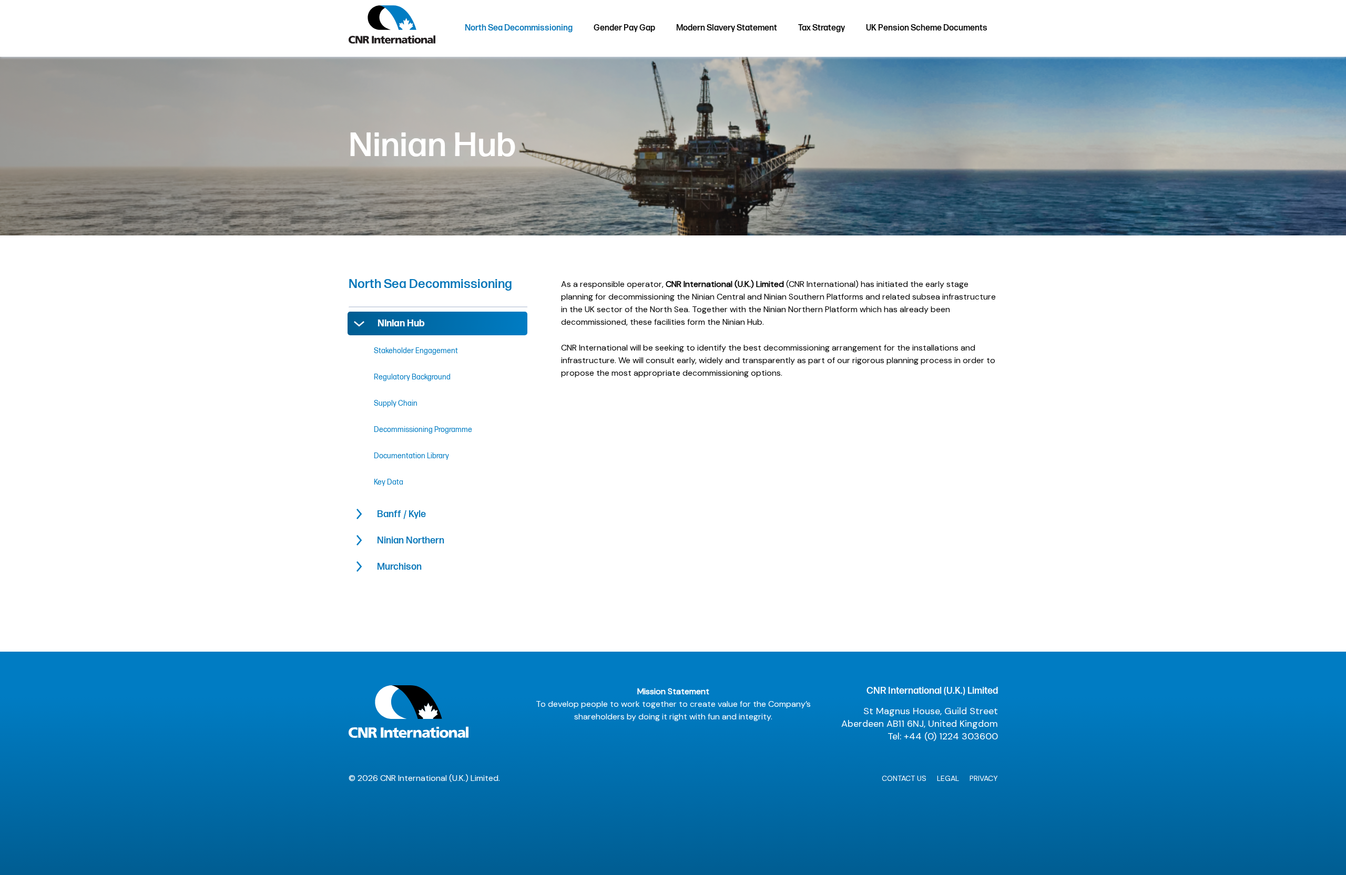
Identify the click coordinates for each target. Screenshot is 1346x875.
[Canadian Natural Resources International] (392, 27)
